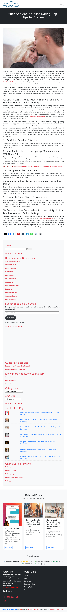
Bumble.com (9, 275)
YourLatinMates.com (10, 82)
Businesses (27, 581)
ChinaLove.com (10, 279)
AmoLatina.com (10, 299)
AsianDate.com (10, 265)
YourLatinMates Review (37, 116)
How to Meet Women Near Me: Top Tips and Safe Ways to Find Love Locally (53, 524)
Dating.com (9, 289)
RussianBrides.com (12, 286)
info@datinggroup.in (10, 587)
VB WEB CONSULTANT (57, 610)
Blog (25, 578)
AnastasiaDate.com (12, 296)
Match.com (9, 272)
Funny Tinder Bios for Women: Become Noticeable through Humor (12, 532)
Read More (8, 547)
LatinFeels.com (10, 268)
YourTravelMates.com (12, 261)
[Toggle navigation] (61, 4)
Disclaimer (27, 590)
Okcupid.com (9, 282)
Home (26, 575)
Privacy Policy (28, 587)
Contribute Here (29, 584)
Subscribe (10, 318)
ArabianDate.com (11, 292)
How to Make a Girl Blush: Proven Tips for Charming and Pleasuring (33, 523)
